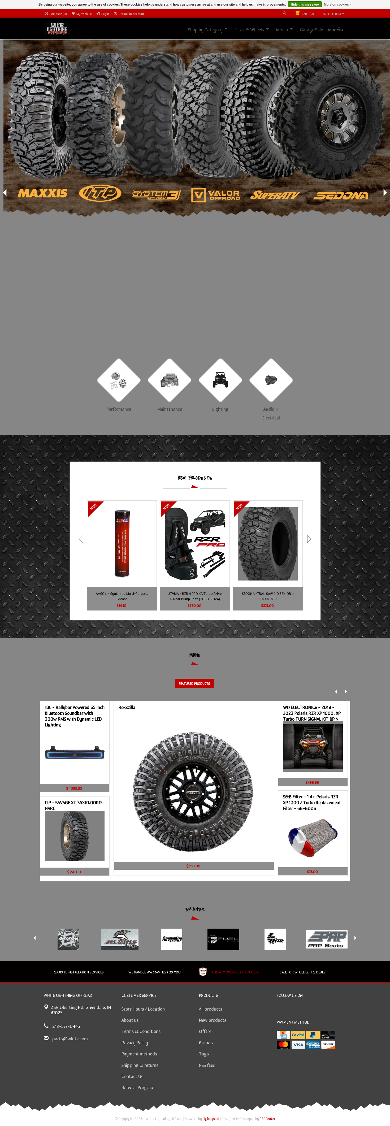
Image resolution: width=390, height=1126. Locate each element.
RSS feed (207, 1064)
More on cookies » (338, 4)
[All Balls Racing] (119, 939)
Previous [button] (5, 193)
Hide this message (305, 4)
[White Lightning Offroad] (57, 27)
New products (212, 1019)
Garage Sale (317, 29)
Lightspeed (211, 1118)
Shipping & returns (140, 1064)
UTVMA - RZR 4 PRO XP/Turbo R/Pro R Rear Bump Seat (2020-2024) (195, 596)
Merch (288, 29)
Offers (205, 1030)
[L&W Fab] (275, 939)
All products (210, 1008)
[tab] (194, 683)
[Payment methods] (283, 1035)
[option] (195, 192)
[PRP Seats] (326, 939)
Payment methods (139, 1053)
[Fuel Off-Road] (223, 939)
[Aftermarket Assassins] (68, 939)
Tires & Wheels (255, 29)
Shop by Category (211, 29)
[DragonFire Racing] (171, 939)
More (339, 29)
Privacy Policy (135, 1042)
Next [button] (384, 193)
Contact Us (132, 1075)
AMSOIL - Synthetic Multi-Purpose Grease (122, 596)
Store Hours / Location (143, 1008)
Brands (206, 1042)
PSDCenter (267, 1118)
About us (130, 1019)
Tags (204, 1053)
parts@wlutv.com (70, 1038)
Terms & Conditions (141, 1030)
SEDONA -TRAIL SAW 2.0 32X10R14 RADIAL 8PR (268, 596)
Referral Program (138, 1087)
